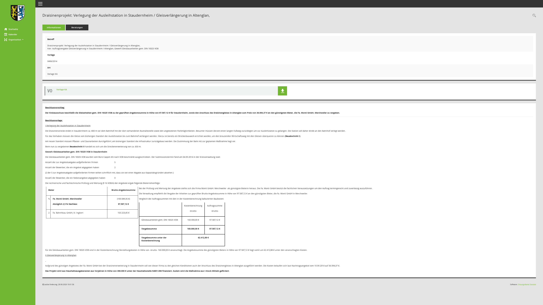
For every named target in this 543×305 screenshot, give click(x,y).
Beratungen (77, 27)
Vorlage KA (61, 89)
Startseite (13, 29)
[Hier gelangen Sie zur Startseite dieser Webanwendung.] (17, 13)
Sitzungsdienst (527, 284)
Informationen (54, 27)
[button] (17, 39)
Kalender (12, 34)
